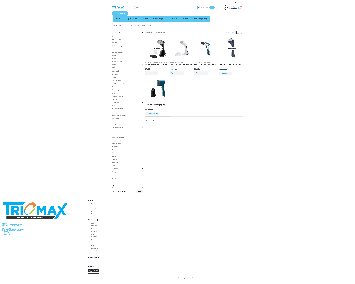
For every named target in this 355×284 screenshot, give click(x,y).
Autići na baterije (117, 46)
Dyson (114, 93)
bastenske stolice (117, 52)
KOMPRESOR (115, 118)
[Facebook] (235, 2)
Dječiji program (116, 90)
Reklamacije (95, 240)
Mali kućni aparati (158, 63)
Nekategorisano (117, 134)
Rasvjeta (114, 156)
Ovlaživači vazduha (118, 137)
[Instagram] (241, 2)
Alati (113, 36)
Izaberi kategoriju (159, 19)
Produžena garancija (200, 19)
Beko (146, 63)
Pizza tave (115, 147)
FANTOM (114, 99)
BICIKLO (114, 68)
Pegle (183, 63)
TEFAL (208, 63)
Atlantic (114, 43)
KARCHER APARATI (117, 109)
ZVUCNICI (115, 178)
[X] (238, 2)
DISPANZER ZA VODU (118, 84)
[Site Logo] (118, 7)
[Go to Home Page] (112, 25)
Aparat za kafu (116, 39)
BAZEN (114, 55)
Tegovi (114, 165)
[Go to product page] (182, 48)
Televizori (115, 169)
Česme (114, 77)
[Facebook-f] (90, 261)
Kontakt (185, 19)
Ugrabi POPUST (132, 19)
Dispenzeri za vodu (118, 87)
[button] (238, 32)
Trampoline (115, 172)
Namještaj (174, 19)
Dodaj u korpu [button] (177, 73)
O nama (145, 19)
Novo (238, 15)
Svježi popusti (227, 15)
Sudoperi (115, 162)
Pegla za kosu (116, 143)
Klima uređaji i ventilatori (119, 115)
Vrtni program (116, 175)
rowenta (114, 159)
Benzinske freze (117, 62)
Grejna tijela (116, 102)
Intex (113, 106)
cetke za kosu (116, 80)
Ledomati (115, 125)
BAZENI (114, 58)
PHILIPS (220, 63)
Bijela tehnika (116, 71)
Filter (139, 191)
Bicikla (114, 65)
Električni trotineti (117, 96)
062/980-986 (237, 17)
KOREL (114, 121)
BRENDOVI (150, 63)
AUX (113, 49)
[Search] (212, 7)
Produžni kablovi (117, 150)
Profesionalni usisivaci (119, 153)
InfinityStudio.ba (191, 278)
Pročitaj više (152, 73)
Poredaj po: (148, 33)
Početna (118, 19)
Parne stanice (166, 63)
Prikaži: (228, 33)
